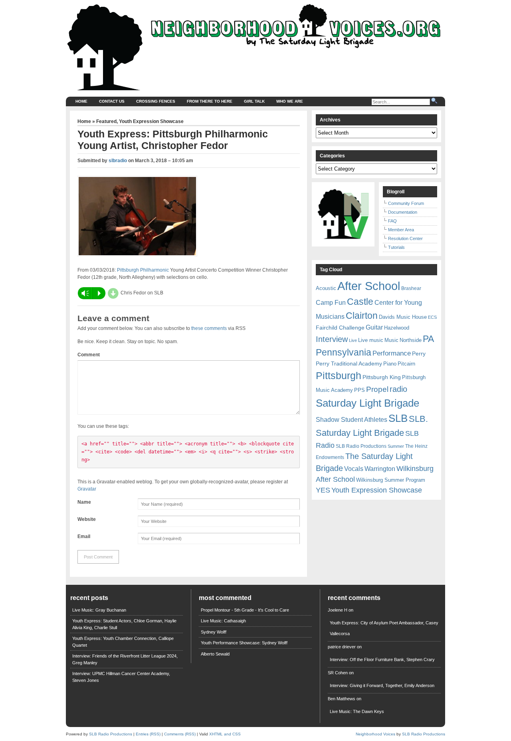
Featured (106, 121)
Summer (396, 446)
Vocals (353, 468)
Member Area (401, 229)
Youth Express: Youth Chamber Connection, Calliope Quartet (123, 642)
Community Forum (406, 203)
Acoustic (326, 288)
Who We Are (289, 101)
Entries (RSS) (148, 734)
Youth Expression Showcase (151, 121)
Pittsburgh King (381, 377)
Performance (391, 353)
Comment (88, 355)
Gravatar (86, 489)
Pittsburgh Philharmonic (143, 270)
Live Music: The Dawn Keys (357, 711)
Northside (411, 340)
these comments (209, 328)
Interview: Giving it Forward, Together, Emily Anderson (382, 685)
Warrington (379, 468)
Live (353, 340)
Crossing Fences (155, 101)
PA (428, 339)
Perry (419, 353)
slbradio (118, 160)
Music (391, 340)
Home (81, 101)
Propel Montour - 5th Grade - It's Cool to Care (245, 610)
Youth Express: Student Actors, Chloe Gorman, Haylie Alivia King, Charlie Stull (124, 624)
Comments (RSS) (180, 734)
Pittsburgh (338, 375)
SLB (398, 418)
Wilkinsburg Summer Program (390, 480)
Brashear (411, 288)
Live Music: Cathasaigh (223, 620)
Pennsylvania (343, 352)
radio (398, 389)
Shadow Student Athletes (351, 419)
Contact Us (112, 101)
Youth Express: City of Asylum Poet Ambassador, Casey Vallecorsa (384, 628)
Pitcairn (406, 364)
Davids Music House (403, 317)
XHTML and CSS (225, 734)
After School (368, 285)
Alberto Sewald (215, 654)
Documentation (402, 212)
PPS (359, 390)
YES (323, 490)
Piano (389, 364)
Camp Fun (331, 302)
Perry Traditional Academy (349, 363)
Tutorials (396, 247)
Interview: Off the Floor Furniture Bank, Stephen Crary (382, 659)
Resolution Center (405, 238)
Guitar (374, 327)
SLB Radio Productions (361, 446)
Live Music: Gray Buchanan (99, 610)
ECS (432, 317)
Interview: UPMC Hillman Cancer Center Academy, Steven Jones (121, 677)
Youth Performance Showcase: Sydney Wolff (244, 642)
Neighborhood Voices (375, 734)
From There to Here (209, 101)
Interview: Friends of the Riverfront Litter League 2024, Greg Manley (125, 659)
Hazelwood (396, 328)
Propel (377, 389)
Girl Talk (254, 101)
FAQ (392, 221)
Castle (360, 301)
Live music (370, 340)
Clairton (362, 315)
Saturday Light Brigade (367, 403)
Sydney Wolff (213, 632)
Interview (332, 339)
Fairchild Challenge (340, 327)
